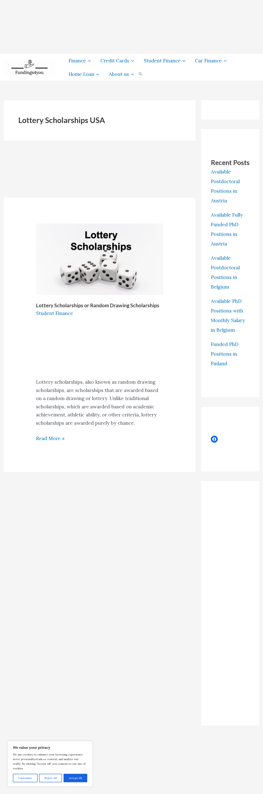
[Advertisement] (115, 27)
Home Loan (81, 74)
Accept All (75, 778)
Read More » (50, 439)
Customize (25, 778)
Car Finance (208, 61)
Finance (77, 61)
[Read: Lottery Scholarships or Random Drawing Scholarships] (99, 259)
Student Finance (162, 61)
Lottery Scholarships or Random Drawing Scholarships (97, 305)
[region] (50, 763)
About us (119, 74)
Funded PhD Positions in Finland (225, 354)
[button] (88, 60)
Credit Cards (115, 61)
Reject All (50, 778)
